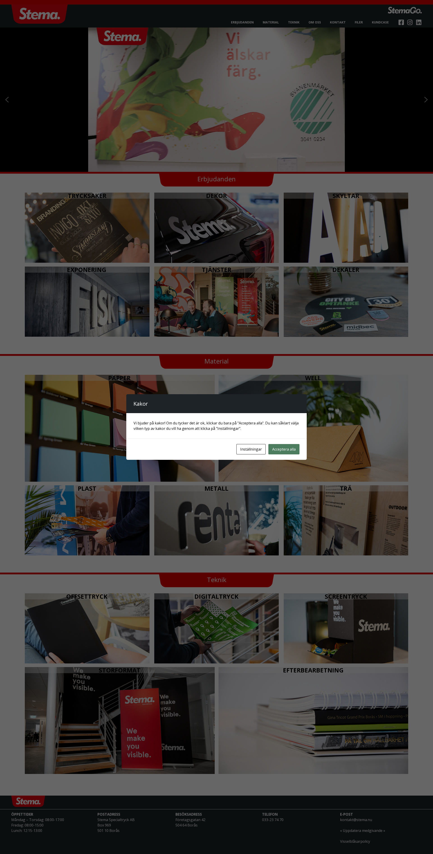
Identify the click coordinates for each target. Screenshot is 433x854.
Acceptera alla (284, 449)
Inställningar (251, 449)
